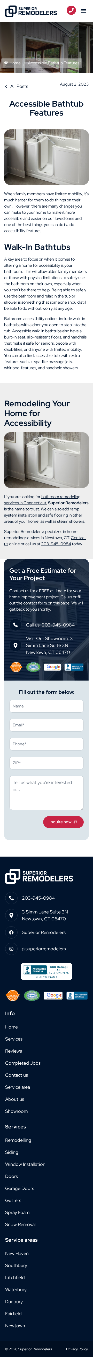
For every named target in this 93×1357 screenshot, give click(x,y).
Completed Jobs (23, 1063)
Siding (11, 1152)
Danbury (14, 1301)
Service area (17, 1087)
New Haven (17, 1253)
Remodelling (18, 1140)
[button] (83, 11)
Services (13, 1039)
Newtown (15, 1326)
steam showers (70, 521)
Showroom (16, 1111)
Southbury (16, 1265)
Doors (11, 1176)
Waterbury (16, 1289)
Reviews (13, 1051)
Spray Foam (17, 1212)
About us (14, 1099)
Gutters (13, 1200)
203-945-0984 (56, 544)
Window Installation (25, 1164)
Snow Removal (20, 1224)
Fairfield (13, 1314)
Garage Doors (19, 1188)
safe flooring (56, 515)
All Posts (19, 86)
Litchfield (15, 1277)
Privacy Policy (77, 1349)
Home (15, 63)
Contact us (16, 1075)
